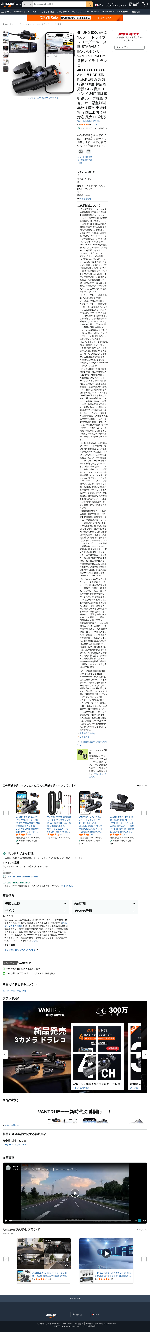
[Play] (5, 1220)
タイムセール (123, 11)
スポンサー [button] (7, 1234)
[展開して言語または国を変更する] (102, 5)
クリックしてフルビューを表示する (42, 97)
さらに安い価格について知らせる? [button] (20, 949)
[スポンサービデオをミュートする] (66, 1265)
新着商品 (136, 11)
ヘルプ (35, 11)
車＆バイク (7, 24)
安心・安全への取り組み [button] (81, 160)
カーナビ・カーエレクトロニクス (26, 24)
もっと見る (84, 736)
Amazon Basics (92, 11)
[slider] (70, 1220)
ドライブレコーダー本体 (51, 24)
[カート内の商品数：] (145, 4)
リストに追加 (122, 47)
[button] (6, 12)
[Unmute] (144, 1220)
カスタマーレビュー (21, 1169)
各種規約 (89, 1324)
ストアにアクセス (81, 1088)
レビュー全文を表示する (66, 1169)
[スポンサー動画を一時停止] (66, 1260)
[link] (28, 824)
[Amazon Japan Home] (51, 1316)
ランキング (77, 11)
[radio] (5, 34)
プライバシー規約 (53, 1324)
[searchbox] (59, 4)
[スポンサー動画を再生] (106, 1254)
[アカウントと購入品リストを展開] (125, 5)
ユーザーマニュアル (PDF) (15, 991)
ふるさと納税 (47, 11)
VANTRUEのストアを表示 (89, 121)
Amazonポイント (21, 11)
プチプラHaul (63, 11)
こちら (34, 940)
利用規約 (40, 1324)
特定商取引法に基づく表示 (105, 1324)
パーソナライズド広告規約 (72, 1324)
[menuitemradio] (139, 1220)
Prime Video (108, 11)
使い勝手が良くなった (42, 1169)
